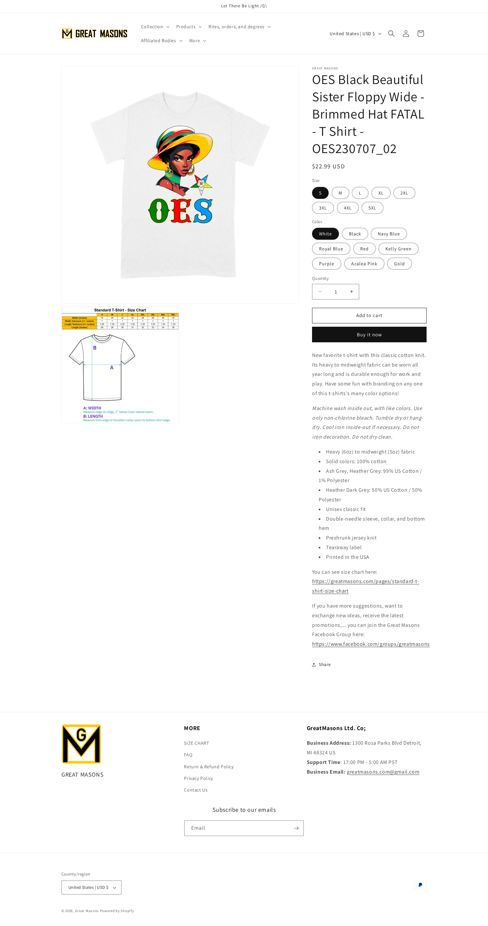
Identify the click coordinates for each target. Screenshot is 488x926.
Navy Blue (389, 234)
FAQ (188, 755)
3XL (323, 208)
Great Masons (87, 910)
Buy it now (369, 334)
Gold (399, 264)
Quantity (320, 278)
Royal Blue (331, 249)
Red (364, 249)
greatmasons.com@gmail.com (383, 771)
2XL (404, 193)
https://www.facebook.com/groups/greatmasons (371, 643)
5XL (372, 208)
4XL (348, 208)
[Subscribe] (296, 828)
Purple (326, 264)
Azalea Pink (364, 264)
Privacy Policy (198, 778)
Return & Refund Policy (208, 767)
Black (355, 234)
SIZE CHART (196, 743)
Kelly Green (398, 249)
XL (381, 193)
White (325, 234)
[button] (154, 27)
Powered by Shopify (117, 910)
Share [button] (325, 664)
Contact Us (195, 790)
